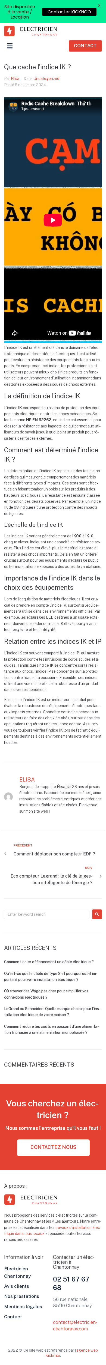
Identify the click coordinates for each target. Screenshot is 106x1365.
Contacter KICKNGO (72, 12)
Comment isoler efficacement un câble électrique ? (49, 962)
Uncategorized (46, 78)
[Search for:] (46, 914)
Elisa (15, 78)
